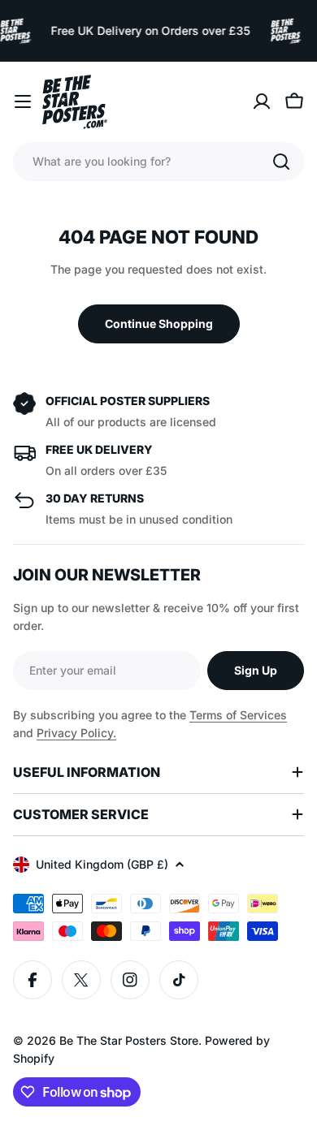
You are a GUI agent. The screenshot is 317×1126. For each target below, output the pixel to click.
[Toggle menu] (23, 101)
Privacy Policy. (76, 733)
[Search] (281, 161)
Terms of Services (238, 715)
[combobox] (158, 161)
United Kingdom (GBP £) (102, 864)
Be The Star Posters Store (128, 1040)
